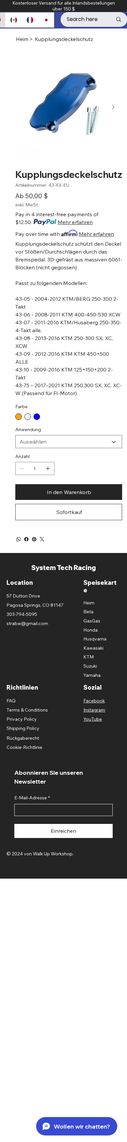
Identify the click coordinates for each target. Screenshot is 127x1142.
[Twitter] (42, 539)
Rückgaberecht (23, 738)
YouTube (92, 719)
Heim (88, 603)
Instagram (94, 710)
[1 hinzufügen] (47, 468)
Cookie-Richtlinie (24, 747)
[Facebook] (26, 539)
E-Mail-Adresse (32, 798)
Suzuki (90, 666)
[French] (29, 20)
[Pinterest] (34, 539)
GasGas (91, 621)
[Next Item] (113, 107)
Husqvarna (94, 639)
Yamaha (92, 675)
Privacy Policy (22, 719)
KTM (88, 657)
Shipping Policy (23, 728)
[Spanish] (13, 20)
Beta (88, 612)
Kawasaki (93, 648)
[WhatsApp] (18, 539)
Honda (90, 630)
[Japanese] (46, 20)
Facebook (94, 701)
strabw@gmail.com (27, 623)
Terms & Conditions (27, 710)
